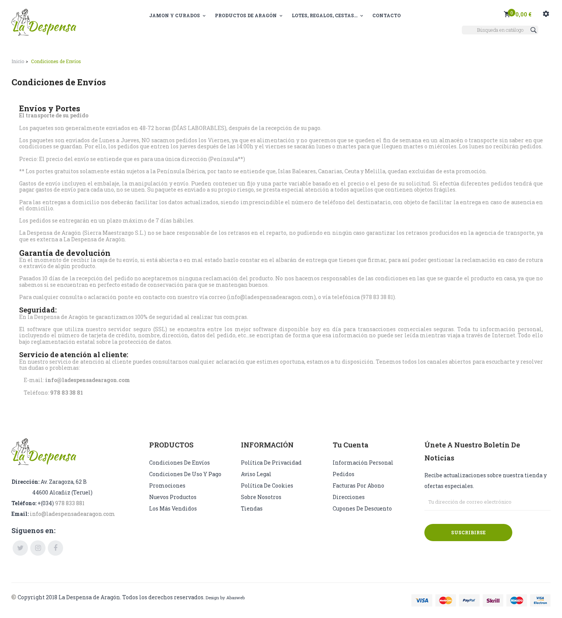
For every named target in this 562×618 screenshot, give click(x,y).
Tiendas (252, 508)
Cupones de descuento (362, 508)
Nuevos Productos (173, 497)
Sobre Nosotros (261, 497)
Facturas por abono (358, 485)
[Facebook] (55, 548)
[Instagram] (37, 548)
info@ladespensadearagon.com (72, 513)
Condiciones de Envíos (179, 462)
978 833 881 (69, 503)
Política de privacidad (271, 462)
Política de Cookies (267, 485)
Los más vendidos (173, 508)
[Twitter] (20, 548)
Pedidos (343, 474)
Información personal (363, 462)
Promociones (167, 485)
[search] (534, 30)
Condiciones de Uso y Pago (185, 474)
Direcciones (349, 497)
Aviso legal (256, 474)
